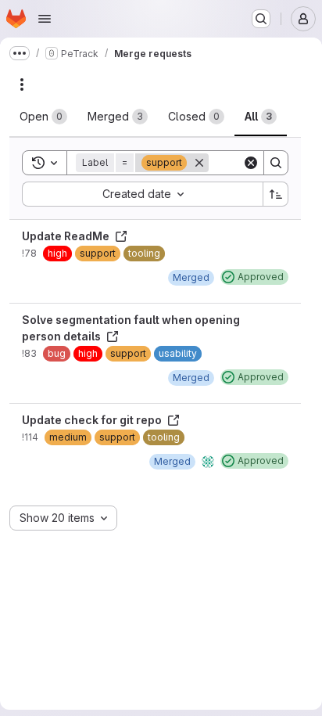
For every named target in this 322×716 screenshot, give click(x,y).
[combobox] (142, 194)
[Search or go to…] (261, 18)
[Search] (275, 162)
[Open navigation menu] (44, 18)
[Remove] (199, 162)
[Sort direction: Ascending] (275, 194)
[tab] (43, 116)
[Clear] (251, 162)
